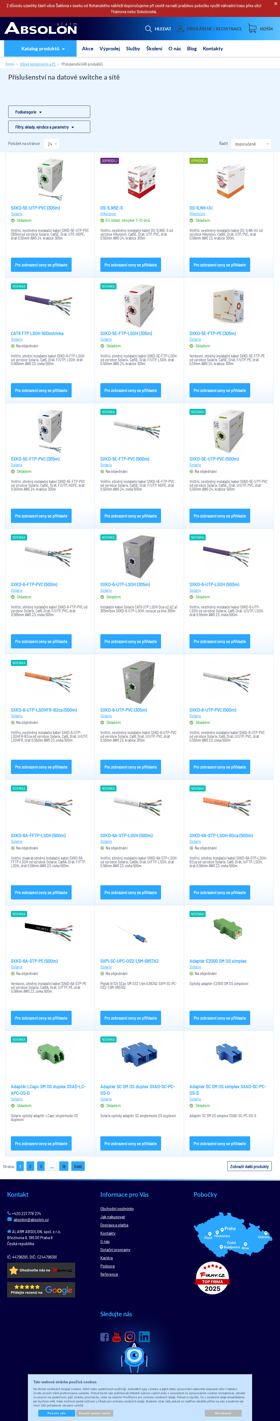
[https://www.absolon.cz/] (40, 28)
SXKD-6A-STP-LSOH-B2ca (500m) (220, 835)
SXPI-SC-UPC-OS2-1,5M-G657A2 (129, 961)
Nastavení (223, 1413)
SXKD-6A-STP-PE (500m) (34, 961)
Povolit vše (57, 1413)
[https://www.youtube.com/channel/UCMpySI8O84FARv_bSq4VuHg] (116, 1337)
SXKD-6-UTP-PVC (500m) (212, 710)
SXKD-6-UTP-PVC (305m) (123, 710)
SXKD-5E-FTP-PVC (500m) (124, 459)
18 (64, 1166)
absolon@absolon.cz (31, 1219)
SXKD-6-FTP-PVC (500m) (34, 584)
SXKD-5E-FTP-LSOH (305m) (126, 333)
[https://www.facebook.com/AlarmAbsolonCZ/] (104, 1337)
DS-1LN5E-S (111, 208)
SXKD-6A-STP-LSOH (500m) (126, 835)
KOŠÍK (266, 28)
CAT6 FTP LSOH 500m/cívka (37, 333)
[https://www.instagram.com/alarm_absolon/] (129, 1336)
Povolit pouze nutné (95, 1413)
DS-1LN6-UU (200, 208)
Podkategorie (25, 111)
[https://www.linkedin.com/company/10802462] (144, 1336)
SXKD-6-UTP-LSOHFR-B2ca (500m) (44, 710)
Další (78, 1166)
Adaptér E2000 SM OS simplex (218, 961)
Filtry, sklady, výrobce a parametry (42, 126)
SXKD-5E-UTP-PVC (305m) (35, 208)
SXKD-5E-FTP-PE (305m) (212, 333)
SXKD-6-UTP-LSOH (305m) (125, 584)
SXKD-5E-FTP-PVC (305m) (35, 459)
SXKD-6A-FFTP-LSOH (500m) (38, 835)
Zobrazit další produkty (249, 1166)
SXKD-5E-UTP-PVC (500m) (213, 459)
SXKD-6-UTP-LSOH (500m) (214, 584)
